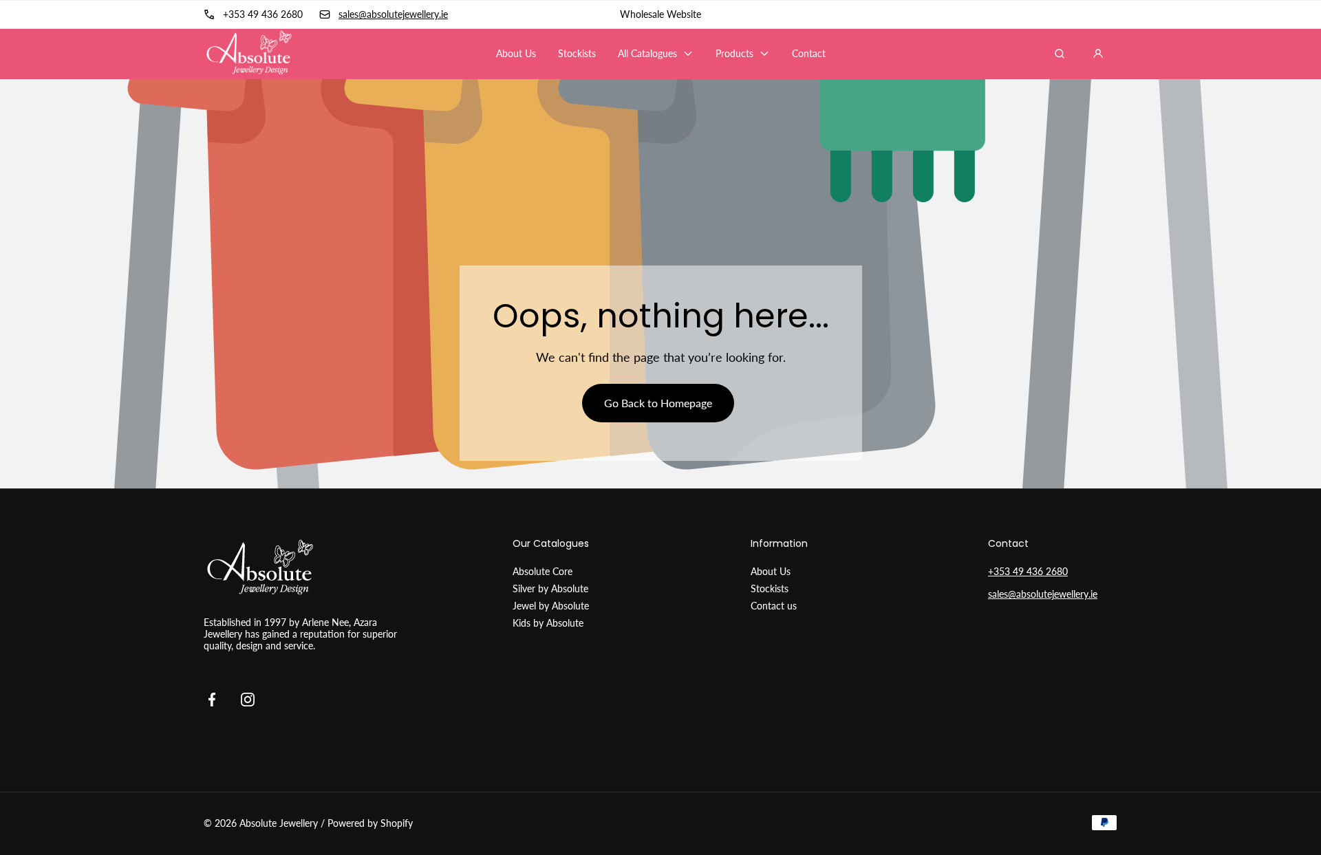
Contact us (774, 606)
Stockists (769, 588)
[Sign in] (1098, 53)
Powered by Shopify (370, 823)
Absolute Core (542, 571)
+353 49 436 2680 (1028, 571)
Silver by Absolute (550, 588)
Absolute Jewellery (278, 823)
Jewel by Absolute (551, 606)
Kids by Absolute (548, 623)
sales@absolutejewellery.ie (1042, 594)
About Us (771, 571)
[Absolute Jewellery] (248, 53)
